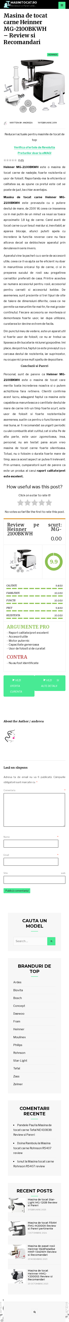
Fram (16, 1021)
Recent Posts (34, 1190)
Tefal (16, 1068)
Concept (19, 1006)
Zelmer (18, 1084)
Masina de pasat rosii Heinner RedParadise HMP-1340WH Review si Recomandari (42, 1250)
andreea (28, 122)
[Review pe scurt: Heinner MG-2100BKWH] (23, 562)
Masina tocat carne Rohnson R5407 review (32, 1148)
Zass (16, 1076)
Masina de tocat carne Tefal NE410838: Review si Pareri (32, 1129)
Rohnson (19, 1053)
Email (31, 855)
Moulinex (19, 1037)
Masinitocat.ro (24, 2)
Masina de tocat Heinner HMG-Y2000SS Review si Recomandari (40, 1275)
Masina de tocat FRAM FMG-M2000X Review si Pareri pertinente (42, 1225)
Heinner (52, 54)
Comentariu (34, 790)
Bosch (17, 998)
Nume (31, 837)
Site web (34, 873)
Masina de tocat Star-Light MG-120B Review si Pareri (42, 1202)
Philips (17, 1045)
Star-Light (20, 1060)
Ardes (17, 982)
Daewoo (18, 1013)
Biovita (18, 990)
